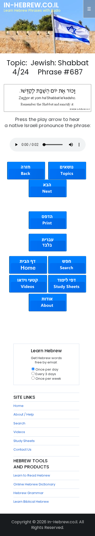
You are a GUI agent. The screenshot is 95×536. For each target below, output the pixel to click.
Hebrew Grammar (28, 493)
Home (18, 405)
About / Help (23, 414)
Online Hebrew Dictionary (34, 484)
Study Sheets (24, 440)
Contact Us (22, 449)
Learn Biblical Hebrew (31, 501)
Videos (19, 432)
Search (19, 423)
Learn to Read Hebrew (31, 475)
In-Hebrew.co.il (31, 5)
